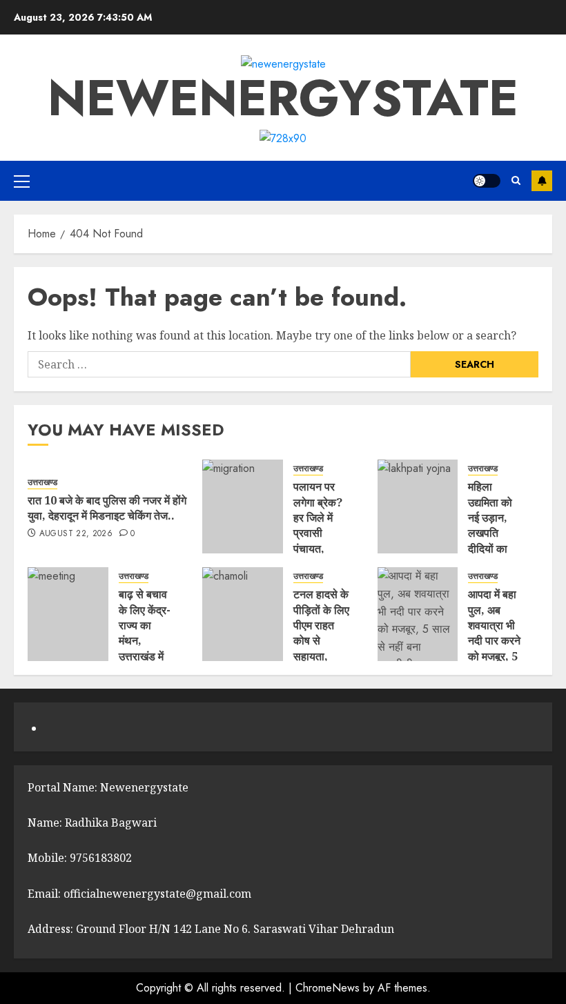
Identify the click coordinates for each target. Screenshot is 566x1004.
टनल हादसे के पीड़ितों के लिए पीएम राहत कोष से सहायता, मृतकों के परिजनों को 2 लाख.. (321, 648)
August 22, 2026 (76, 534)
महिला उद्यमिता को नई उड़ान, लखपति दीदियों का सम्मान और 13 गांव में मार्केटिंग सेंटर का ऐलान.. (494, 548)
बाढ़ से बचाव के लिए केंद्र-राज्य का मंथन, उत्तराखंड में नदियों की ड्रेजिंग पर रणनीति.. (144, 648)
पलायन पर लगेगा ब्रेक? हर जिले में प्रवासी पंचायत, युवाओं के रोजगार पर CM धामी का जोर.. (319, 548)
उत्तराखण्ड (42, 483)
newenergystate (283, 98)
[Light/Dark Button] (486, 181)
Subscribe (541, 180)
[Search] (516, 181)
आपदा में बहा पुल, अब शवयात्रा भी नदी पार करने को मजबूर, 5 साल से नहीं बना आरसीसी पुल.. (494, 648)
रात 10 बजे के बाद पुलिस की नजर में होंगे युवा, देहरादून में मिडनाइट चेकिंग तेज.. (107, 508)
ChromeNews (327, 988)
